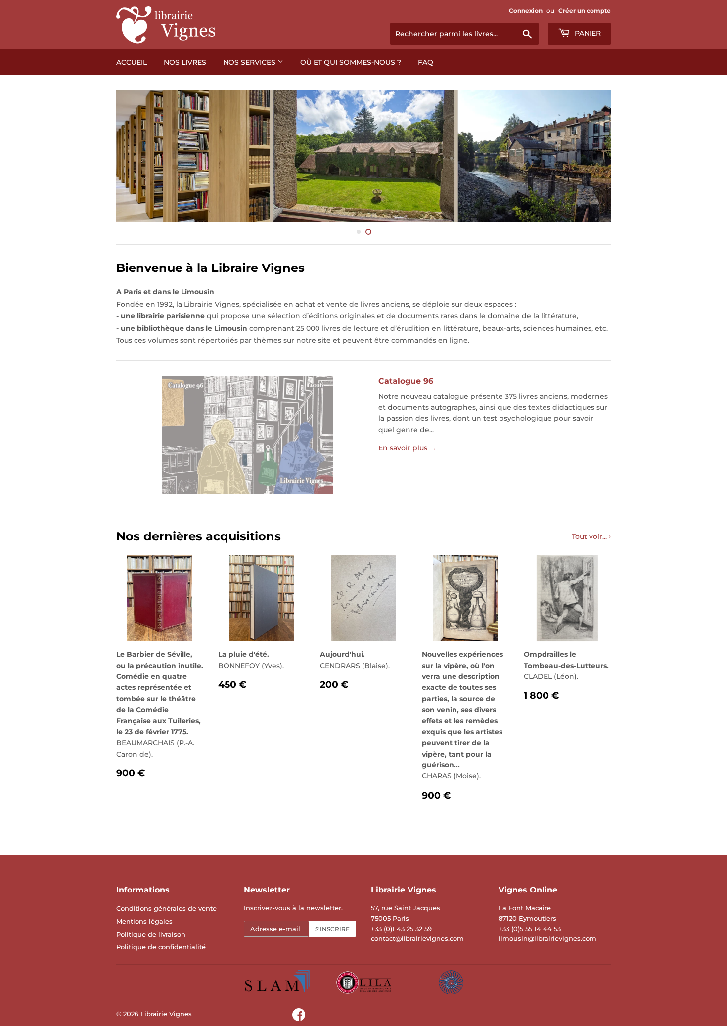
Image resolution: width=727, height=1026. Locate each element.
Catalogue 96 (405, 381)
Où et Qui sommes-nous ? (350, 62)
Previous (137, 156)
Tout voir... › (591, 536)
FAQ (425, 62)
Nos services (250, 62)
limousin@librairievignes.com (547, 938)
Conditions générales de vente (166, 908)
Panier (587, 33)
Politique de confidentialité (161, 947)
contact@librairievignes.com (417, 938)
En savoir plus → (407, 448)
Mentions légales (144, 921)
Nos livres (185, 62)
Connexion (526, 10)
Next (590, 156)
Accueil (131, 62)
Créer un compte (584, 10)
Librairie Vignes (166, 1014)
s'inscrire (332, 929)
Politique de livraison (150, 934)
